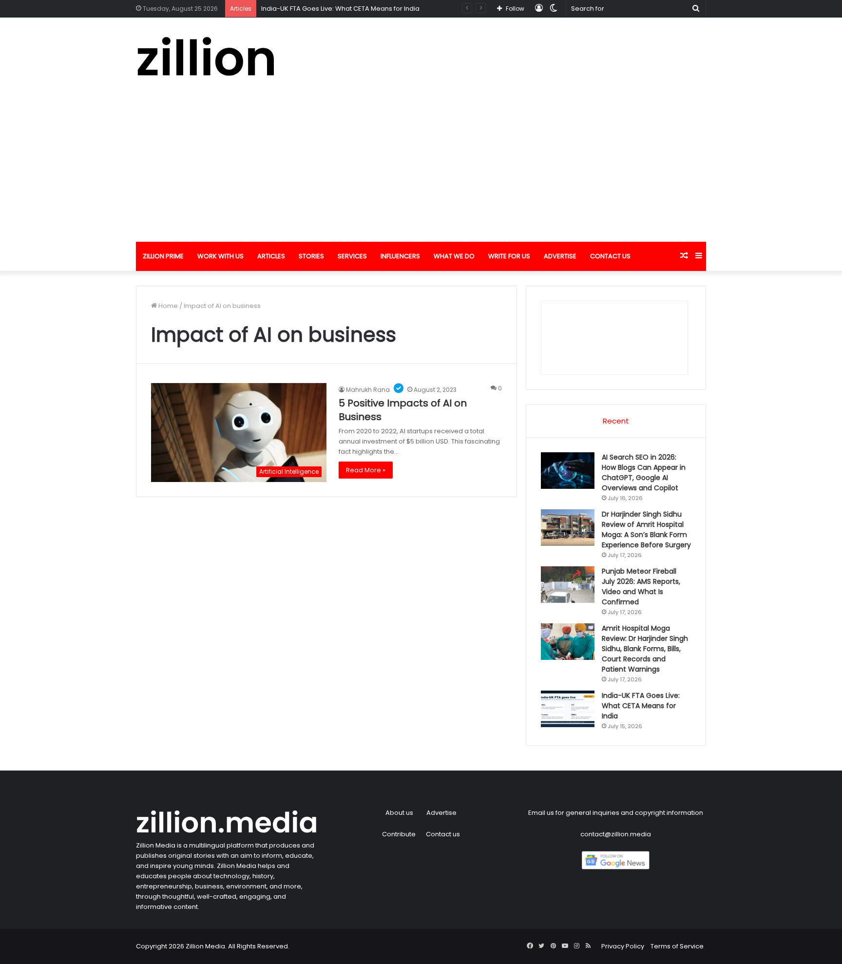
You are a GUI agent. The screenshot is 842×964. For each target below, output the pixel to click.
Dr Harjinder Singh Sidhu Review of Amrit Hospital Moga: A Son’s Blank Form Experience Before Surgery (646, 529)
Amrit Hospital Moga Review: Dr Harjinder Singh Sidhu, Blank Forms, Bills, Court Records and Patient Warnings (645, 648)
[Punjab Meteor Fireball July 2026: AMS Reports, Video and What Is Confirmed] (567, 584)
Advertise (560, 256)
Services (352, 256)
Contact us (610, 256)
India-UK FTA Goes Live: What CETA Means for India (340, 8)
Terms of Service (677, 946)
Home (167, 305)
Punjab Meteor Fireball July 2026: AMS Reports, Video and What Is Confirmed (641, 586)
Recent (616, 421)
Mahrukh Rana (368, 390)
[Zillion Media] (205, 56)
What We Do (454, 256)
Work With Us (220, 256)
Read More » (365, 470)
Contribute (399, 834)
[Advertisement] (421, 168)
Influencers (400, 256)
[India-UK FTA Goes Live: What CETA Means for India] (567, 709)
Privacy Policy (622, 946)
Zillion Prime (163, 256)
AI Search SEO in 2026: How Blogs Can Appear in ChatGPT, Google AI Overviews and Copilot (644, 472)
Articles (271, 256)
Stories (311, 256)
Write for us (509, 256)
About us (399, 812)
